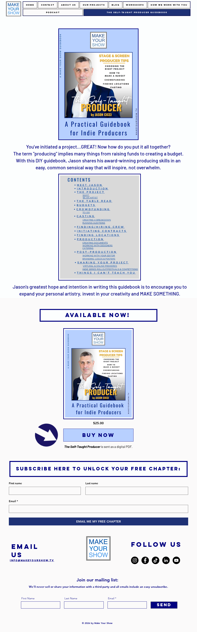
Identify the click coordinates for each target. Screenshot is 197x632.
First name (15, 483)
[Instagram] (135, 560)
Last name (91, 483)
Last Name (70, 598)
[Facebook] (145, 560)
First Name (28, 598)
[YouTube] (176, 560)
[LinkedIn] (166, 560)
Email (13, 501)
